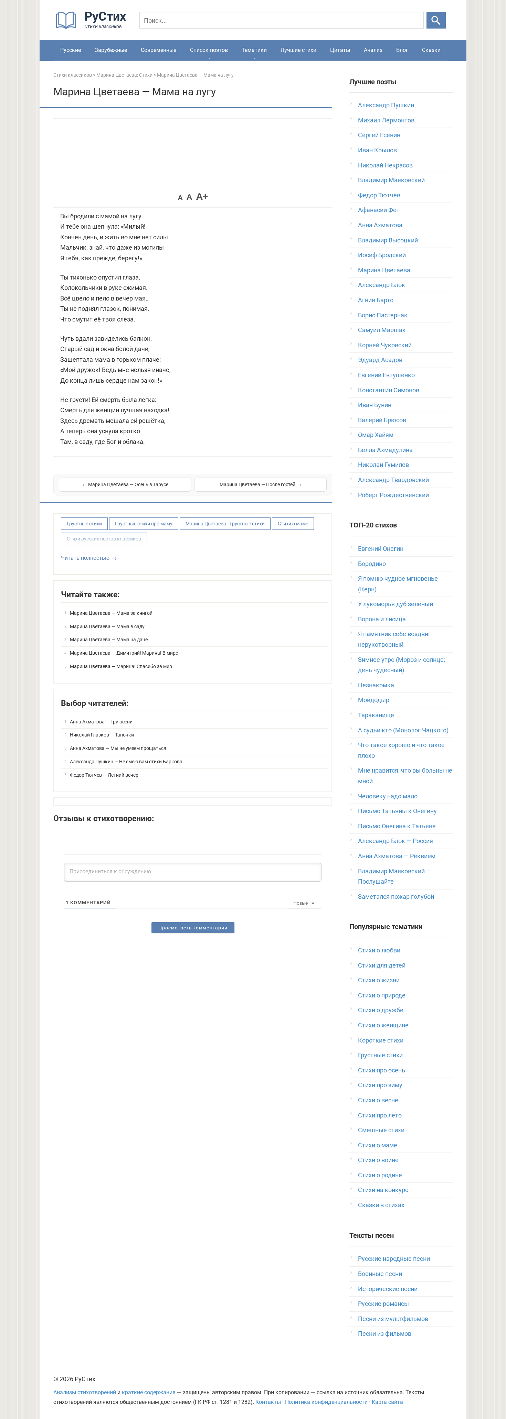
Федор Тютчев (379, 195)
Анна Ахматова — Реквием (396, 856)
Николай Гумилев (383, 464)
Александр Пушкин (386, 105)
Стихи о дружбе (380, 1010)
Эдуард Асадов (380, 359)
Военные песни (380, 1273)
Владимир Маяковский (391, 180)
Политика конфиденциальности (326, 1402)
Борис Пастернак (383, 315)
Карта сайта (387, 1402)
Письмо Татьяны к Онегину (397, 811)
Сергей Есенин (379, 135)
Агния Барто (375, 300)
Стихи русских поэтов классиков (104, 539)
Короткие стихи (380, 1040)
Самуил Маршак (382, 330)
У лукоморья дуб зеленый (395, 604)
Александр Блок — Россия (395, 840)
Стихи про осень (381, 1070)
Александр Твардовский (393, 479)
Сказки (431, 50)
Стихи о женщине (383, 1025)
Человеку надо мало (388, 796)
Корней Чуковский (385, 345)
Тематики (254, 50)
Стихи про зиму (380, 1085)
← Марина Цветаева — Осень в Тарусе (125, 484)
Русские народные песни (394, 1258)
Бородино (372, 563)
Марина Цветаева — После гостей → (260, 484)
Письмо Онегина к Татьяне (397, 826)
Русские (70, 50)
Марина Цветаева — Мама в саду (107, 626)
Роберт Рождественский (393, 495)
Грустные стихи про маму (143, 523)
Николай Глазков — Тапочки (102, 735)
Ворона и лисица (382, 619)
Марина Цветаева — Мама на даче (109, 639)
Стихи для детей (381, 965)
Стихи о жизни (379, 980)
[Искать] (436, 20)
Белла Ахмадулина (385, 450)
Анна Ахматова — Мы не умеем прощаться (118, 748)
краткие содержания (149, 1392)
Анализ (373, 50)
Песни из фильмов (384, 1333)
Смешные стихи (381, 1130)
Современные (158, 50)
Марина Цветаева (384, 270)
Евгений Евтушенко (386, 375)
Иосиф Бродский (382, 255)
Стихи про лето (380, 1115)
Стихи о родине (380, 1175)
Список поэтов (209, 50)
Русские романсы (383, 1303)
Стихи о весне (378, 1100)
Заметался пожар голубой (396, 896)
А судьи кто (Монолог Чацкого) (403, 730)
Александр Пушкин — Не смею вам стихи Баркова (126, 761)
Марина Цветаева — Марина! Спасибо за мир (121, 666)
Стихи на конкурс (383, 1189)
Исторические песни (388, 1288)
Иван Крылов (377, 150)
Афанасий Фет (379, 210)
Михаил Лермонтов (386, 120)
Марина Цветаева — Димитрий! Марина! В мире (124, 653)
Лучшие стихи (298, 50)
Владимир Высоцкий (388, 240)
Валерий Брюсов (382, 420)
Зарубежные (111, 50)
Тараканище (376, 715)
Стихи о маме (293, 523)
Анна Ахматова (380, 225)
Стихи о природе (381, 995)
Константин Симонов (388, 390)
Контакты (268, 1402)
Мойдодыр (373, 699)
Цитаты (340, 50)
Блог (402, 50)
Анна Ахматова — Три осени (101, 721)
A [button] (180, 197)
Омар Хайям (375, 434)
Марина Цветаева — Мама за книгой (111, 613)
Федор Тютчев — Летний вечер (104, 775)
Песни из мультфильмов (393, 1318)
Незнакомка (376, 685)
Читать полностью (85, 558)
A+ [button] (202, 196)
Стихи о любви (379, 950)
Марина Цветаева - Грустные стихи (225, 523)
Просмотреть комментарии (193, 927)
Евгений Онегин (380, 548)
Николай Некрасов (385, 165)
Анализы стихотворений (84, 1392)
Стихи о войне (378, 1160)
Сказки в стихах (381, 1205)
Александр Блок (381, 284)
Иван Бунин (374, 404)
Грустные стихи (84, 523)
